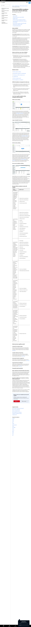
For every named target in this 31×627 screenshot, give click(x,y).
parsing (22, 159)
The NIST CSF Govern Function (4, 20)
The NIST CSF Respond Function (5, 15)
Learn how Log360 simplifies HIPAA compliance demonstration (20, 21)
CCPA (13, 428)
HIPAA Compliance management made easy (19, 19)
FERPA (13, 426)
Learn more (14, 350)
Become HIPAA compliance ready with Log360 (19, 23)
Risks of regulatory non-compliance (18, 79)
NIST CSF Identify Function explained (5, 8)
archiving (13, 160)
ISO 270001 (13, 427)
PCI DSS (13, 418)
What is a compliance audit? (17, 78)
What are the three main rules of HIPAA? (18, 17)
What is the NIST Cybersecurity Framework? (18, 408)
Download (16, 401)
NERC (13, 431)
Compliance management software (17, 413)
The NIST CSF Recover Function (5, 18)
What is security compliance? (16, 409)
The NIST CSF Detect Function (4, 13)
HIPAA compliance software (17, 71)
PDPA (13, 432)
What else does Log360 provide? (17, 24)
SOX (12, 422)
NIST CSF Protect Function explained (5, 11)
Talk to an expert (24, 401)
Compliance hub (15, 76)
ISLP (12, 435)
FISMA (13, 423)
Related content (15, 18)
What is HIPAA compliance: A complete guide (19, 73)
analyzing (24, 159)
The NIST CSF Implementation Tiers (4, 23)
